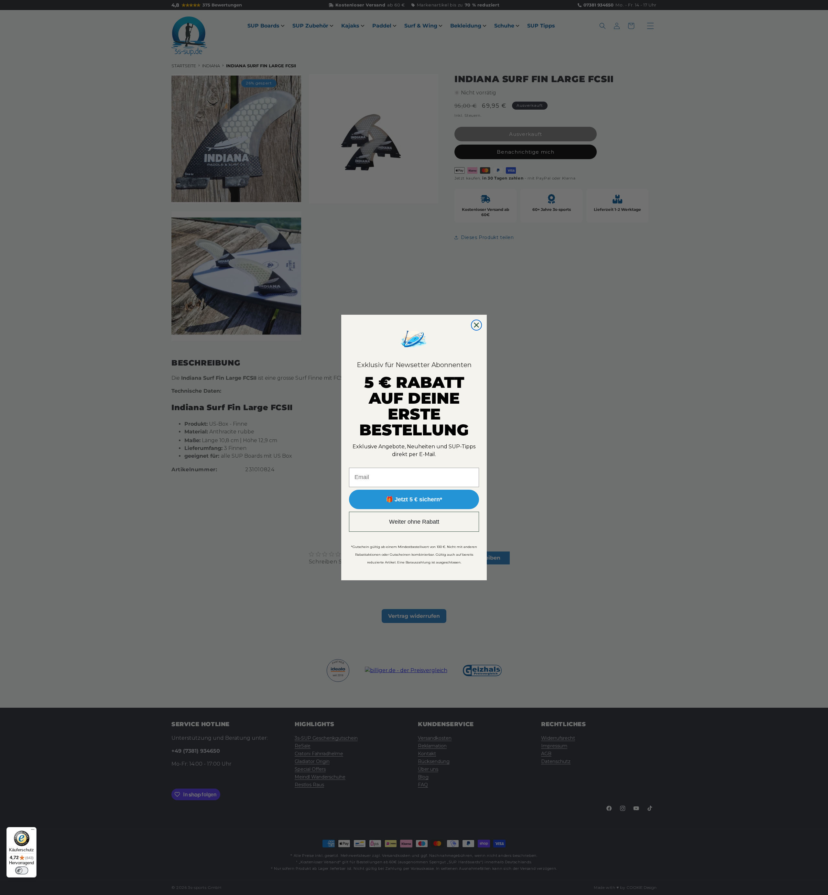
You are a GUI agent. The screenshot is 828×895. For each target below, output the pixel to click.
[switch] (21, 870)
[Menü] (33, 831)
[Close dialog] (476, 325)
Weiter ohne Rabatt (414, 521)
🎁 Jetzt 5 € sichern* (414, 499)
